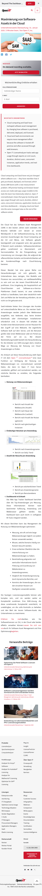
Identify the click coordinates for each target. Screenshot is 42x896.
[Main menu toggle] (37, 10)
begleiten (14, 631)
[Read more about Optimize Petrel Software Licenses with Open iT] (21, 653)
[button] (32, 10)
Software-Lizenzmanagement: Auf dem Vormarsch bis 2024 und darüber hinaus (19, 691)
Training (26, 823)
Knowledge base (29, 817)
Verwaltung (27, 766)
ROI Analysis (6, 811)
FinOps (25, 695)
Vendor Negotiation (8, 814)
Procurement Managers (10, 823)
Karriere (26, 772)
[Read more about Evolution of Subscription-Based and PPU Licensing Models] (21, 711)
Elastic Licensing (7, 832)
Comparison (28, 808)
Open (21, 358)
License (29, 749)
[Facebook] (6, 54)
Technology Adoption (9, 808)
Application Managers (9, 826)
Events (26, 814)
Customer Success (30, 799)
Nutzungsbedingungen (8, 884)
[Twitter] (11, 54)
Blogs (25, 795)
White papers (28, 811)
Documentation (29, 820)
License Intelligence (30, 832)
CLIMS (26, 755)
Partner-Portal (6, 845)
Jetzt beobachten (21, 72)
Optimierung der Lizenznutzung (20, 697)
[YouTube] (28, 869)
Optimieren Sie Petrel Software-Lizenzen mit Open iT (19, 663)
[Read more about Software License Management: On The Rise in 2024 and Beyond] (21, 681)
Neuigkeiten (28, 769)
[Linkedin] (2, 54)
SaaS (3, 829)
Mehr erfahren (30, 219)
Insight (26, 746)
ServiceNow (28, 829)
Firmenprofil (28, 763)
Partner (4, 842)
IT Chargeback (6, 802)
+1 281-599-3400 (32, 848)
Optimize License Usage (10, 805)
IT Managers (6, 820)
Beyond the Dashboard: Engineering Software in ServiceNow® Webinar (12, 3)
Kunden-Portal (7, 849)
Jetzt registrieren (31, 3)
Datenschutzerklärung (24, 884)
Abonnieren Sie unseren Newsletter (32, 855)
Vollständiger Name (10, 87)
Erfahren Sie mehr (11, 619)
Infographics (28, 802)
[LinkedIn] (25, 869)
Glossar (26, 839)
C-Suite (4, 817)
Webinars (27, 805)
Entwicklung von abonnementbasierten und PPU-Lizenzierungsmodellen (21, 721)
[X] (34, 869)
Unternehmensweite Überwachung (14, 27)
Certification (28, 826)
